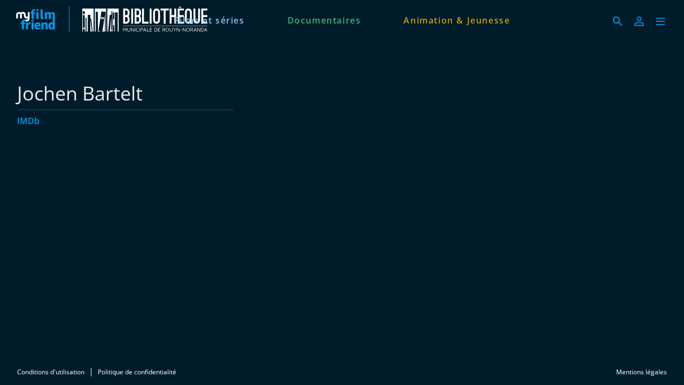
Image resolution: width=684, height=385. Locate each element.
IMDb (28, 121)
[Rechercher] (617, 21)
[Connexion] (639, 21)
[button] (660, 21)
